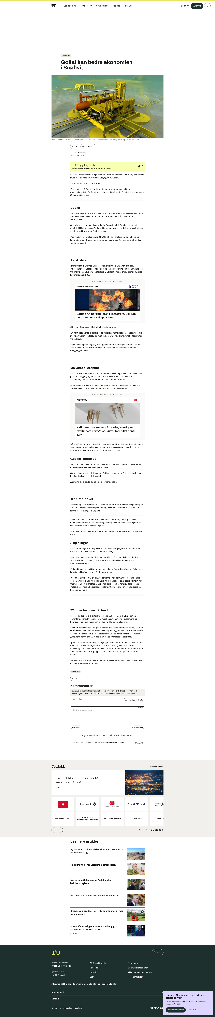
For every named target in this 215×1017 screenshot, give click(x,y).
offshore (66, 55)
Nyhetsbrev (133, 963)
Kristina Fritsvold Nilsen (63, 966)
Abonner (197, 6)
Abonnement (58, 992)
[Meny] (207, 6)
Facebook (94, 968)
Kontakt (55, 999)
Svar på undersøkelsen (176, 1010)
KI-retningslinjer (135, 977)
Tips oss (158, 952)
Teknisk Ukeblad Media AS (72, 1008)
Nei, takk (192, 1010)
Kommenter (89, 146)
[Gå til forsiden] (54, 6)
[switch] (140, 166)
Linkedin (93, 972)
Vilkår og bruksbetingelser (140, 972)
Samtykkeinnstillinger (138, 968)
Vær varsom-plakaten (87, 984)
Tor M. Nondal (58, 975)
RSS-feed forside (98, 963)
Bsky (92, 977)
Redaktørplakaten (109, 984)
